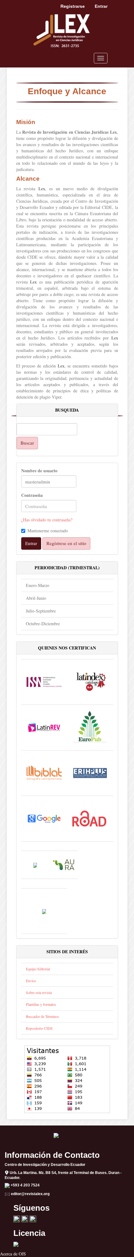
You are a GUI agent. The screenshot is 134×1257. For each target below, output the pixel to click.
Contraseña (32, 495)
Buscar (27, 443)
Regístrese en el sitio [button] (66, 543)
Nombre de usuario (39, 471)
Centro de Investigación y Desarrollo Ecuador (45, 1164)
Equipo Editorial (38, 968)
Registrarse (72, 6)
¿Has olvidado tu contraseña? (46, 520)
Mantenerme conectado (47, 531)
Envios (31, 980)
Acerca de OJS (13, 1254)
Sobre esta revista (39, 992)
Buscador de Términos (42, 1016)
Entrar (101, 6)
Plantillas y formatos (41, 1004)
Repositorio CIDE (39, 1028)
